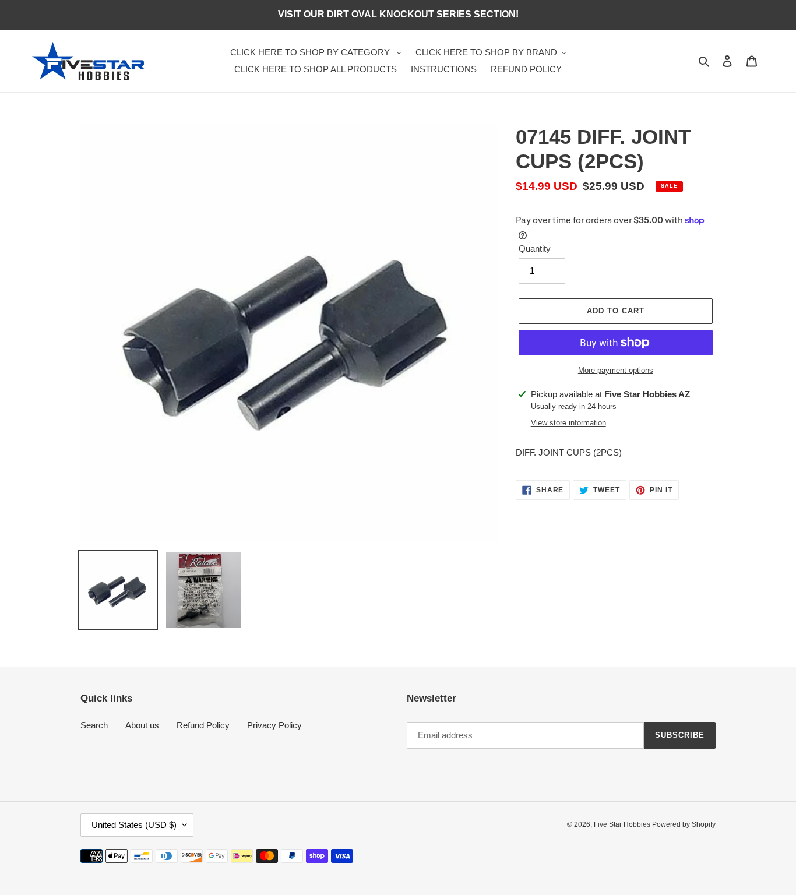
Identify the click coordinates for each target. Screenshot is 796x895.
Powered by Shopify (684, 824)
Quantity (535, 248)
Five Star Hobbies (623, 824)
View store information (568, 422)
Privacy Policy (274, 725)
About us (142, 725)
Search (94, 725)
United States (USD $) (134, 825)
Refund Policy (203, 725)
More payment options (615, 370)
